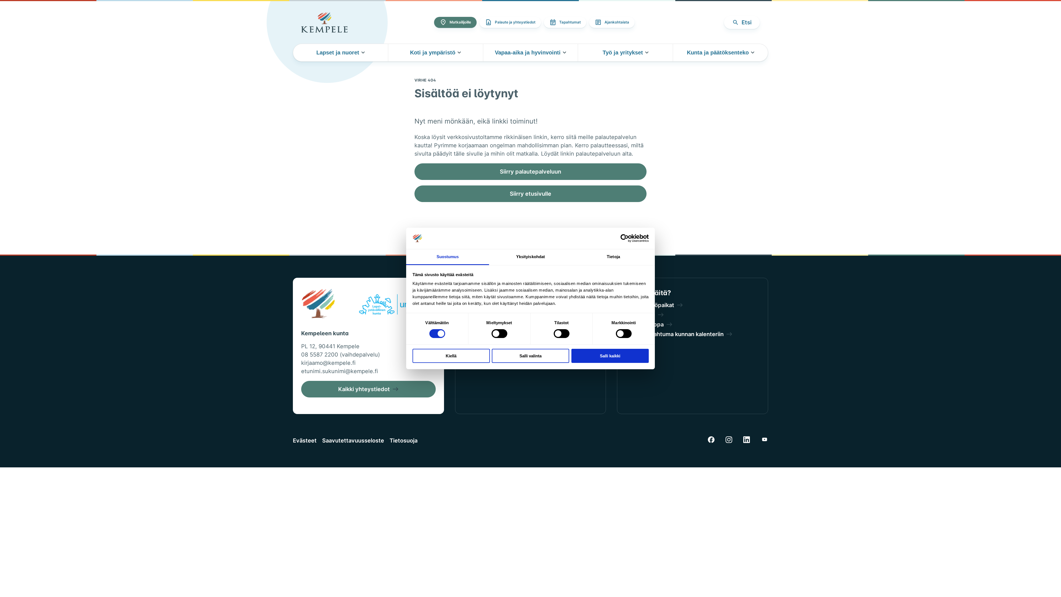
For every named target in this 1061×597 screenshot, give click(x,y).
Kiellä (451, 356)
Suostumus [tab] (448, 256)
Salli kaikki (610, 356)
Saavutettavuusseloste (353, 440)
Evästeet (305, 440)
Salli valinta (530, 356)
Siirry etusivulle (530, 193)
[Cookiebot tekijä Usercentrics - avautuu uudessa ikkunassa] (624, 238)
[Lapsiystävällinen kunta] (394, 305)
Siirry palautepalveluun (530, 171)
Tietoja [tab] (613, 256)
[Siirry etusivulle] (324, 22)
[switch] (499, 333)
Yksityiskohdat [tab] (530, 256)
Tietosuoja (403, 440)
